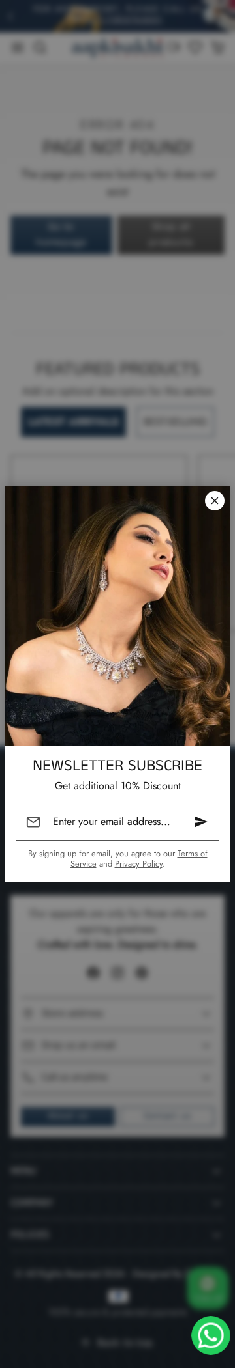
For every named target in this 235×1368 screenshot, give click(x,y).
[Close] (215, 500)
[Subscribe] (201, 821)
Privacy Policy (139, 864)
